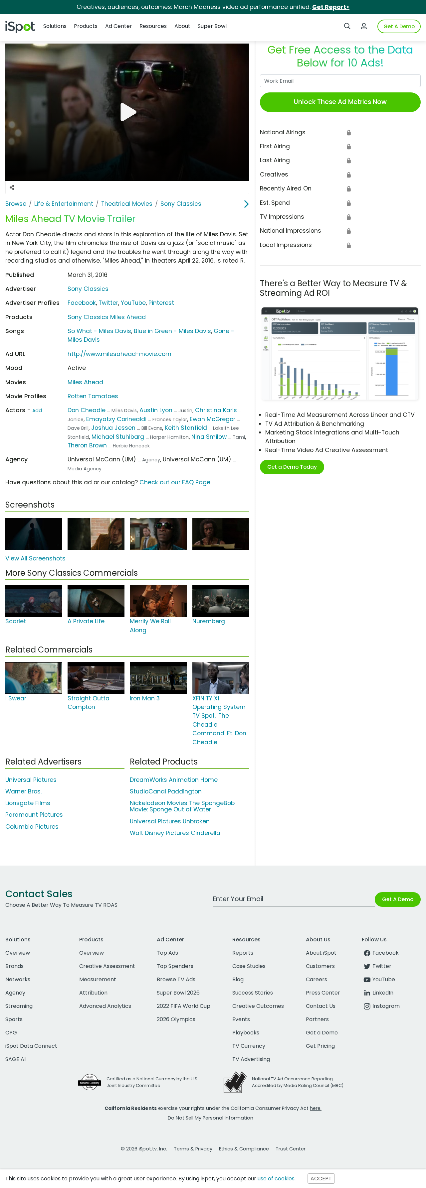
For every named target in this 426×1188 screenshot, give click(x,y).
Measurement (97, 979)
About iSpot (321, 953)
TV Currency (248, 1046)
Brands (14, 966)
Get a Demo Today (292, 467)
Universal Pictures (31, 780)
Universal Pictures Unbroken (170, 821)
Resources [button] (153, 26)
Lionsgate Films (27, 803)
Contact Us (320, 1006)
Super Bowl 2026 (178, 993)
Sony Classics (88, 289)
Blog (238, 979)
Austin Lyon (155, 410)
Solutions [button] (55, 26)
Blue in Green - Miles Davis (172, 331)
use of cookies (276, 1178)
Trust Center (291, 1148)
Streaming (19, 1006)
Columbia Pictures (32, 827)
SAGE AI (15, 1059)
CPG (11, 1032)
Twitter (108, 303)
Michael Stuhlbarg (118, 437)
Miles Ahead (85, 382)
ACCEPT (321, 1178)
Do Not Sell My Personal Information (210, 1118)
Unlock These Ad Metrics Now (340, 101)
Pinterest (161, 303)
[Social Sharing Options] (12, 187)
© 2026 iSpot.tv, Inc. (144, 1148)
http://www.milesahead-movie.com (119, 354)
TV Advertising (251, 1059)
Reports (242, 953)
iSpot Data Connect (31, 1046)
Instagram (386, 1006)
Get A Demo (399, 26)
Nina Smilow (209, 437)
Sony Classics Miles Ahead (107, 317)
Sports (14, 1019)
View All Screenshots (35, 558)
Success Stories (252, 993)
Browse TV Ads (176, 979)
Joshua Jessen (113, 428)
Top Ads (167, 953)
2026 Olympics (176, 1019)
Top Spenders (175, 966)
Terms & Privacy (193, 1148)
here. (315, 1108)
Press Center (323, 993)
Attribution (93, 993)
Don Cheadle (87, 410)
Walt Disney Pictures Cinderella (175, 833)
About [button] (182, 26)
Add (37, 410)
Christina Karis (216, 410)
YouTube (133, 303)
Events (241, 1019)
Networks (17, 979)
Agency (15, 993)
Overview (17, 953)
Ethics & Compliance (244, 1148)
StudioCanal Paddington (166, 791)
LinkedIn (382, 993)
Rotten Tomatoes (93, 396)
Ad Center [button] (118, 26)
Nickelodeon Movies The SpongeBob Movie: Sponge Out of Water (182, 806)
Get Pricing (320, 1046)
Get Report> (330, 7)
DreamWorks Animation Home (174, 780)
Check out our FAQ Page (174, 482)
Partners (317, 1019)
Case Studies (249, 966)
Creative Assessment (107, 966)
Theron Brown (87, 445)
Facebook (82, 303)
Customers (320, 966)
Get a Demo (322, 1032)
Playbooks (245, 1032)
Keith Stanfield (186, 428)
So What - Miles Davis (99, 331)
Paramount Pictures (34, 815)
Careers (316, 979)
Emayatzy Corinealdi (116, 419)
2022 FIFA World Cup (183, 1006)
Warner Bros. (23, 791)
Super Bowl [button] (212, 26)
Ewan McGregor (212, 419)
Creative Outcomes (258, 1006)
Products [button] (86, 26)
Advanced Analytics (105, 1006)
